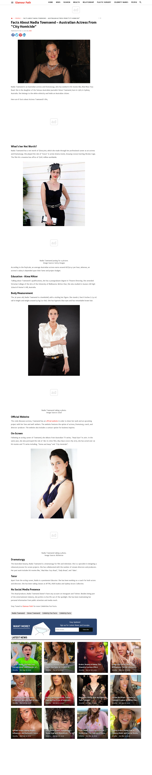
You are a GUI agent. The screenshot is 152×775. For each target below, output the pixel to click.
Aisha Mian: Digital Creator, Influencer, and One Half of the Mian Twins (25, 700)
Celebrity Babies (121, 2)
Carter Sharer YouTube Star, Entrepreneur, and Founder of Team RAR (25, 667)
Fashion (66, 2)
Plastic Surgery (104, 2)
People (134, 2)
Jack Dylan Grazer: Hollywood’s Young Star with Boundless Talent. (58, 733)
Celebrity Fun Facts (49, 613)
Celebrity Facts (65, 613)
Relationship (88, 2)
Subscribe (86, 629)
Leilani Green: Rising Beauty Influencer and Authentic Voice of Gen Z (26, 733)
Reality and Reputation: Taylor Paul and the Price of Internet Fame (58, 700)
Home (50, 2)
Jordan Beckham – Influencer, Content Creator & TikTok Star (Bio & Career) (124, 700)
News (58, 2)
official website (52, 421)
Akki (30, 31)
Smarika (15, 670)
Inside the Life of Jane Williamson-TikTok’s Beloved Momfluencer (124, 667)
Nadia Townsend (18, 613)
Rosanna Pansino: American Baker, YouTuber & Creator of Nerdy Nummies (57, 667)
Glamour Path (23, 2)
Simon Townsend (33, 613)
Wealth (76, 2)
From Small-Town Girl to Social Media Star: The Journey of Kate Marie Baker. (92, 733)
